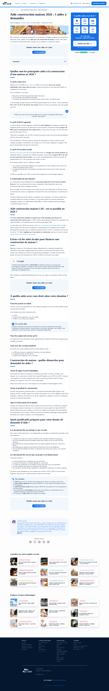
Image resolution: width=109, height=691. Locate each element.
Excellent (77, 52)
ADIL (30, 380)
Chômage (59, 649)
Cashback (24, 649)
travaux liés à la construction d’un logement (23, 234)
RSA (58, 646)
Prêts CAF (59, 644)
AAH (58, 656)
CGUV (75, 644)
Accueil (12, 10)
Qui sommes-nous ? (44, 642)
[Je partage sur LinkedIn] (35, 542)
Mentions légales (77, 642)
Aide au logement (61, 652)
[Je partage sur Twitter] (44, 542)
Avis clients (42, 646)
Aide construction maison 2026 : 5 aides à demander (34, 10)
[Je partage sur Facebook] (30, 542)
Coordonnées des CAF (62, 642)
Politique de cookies (78, 647)
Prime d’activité (61, 647)
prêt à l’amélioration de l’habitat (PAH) (49, 225)
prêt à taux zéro (31, 85)
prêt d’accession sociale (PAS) (21, 152)
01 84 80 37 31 (77, 3)
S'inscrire (17, 3)
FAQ (40, 644)
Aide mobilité (60, 659)
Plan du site (76, 649)
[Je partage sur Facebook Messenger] (39, 542)
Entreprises (42, 3)
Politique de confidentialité (80, 646)
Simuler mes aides (83, 43)
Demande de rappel (26, 646)
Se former (32, 3)
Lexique (59, 661)
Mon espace (86, 3)
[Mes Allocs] (7, 3)
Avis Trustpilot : (54, 680)
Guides (24, 3)
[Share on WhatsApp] (48, 542)
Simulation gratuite (99, 3)
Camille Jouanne (26, 23)
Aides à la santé (60, 654)
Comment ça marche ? (27, 647)
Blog (17, 10)
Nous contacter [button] (42, 651)
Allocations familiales (62, 651)
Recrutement (42, 649)
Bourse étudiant (60, 657)
